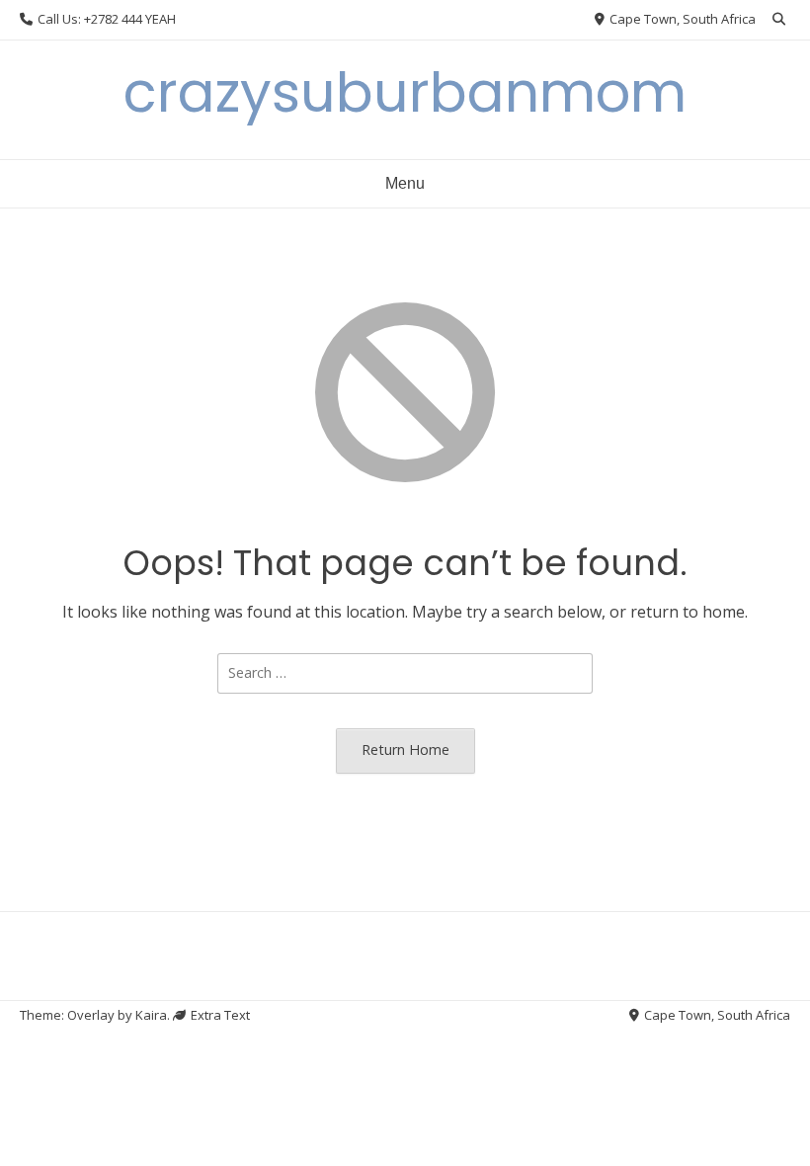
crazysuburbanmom (405, 92)
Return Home (405, 749)
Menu (405, 183)
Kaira (151, 1015)
